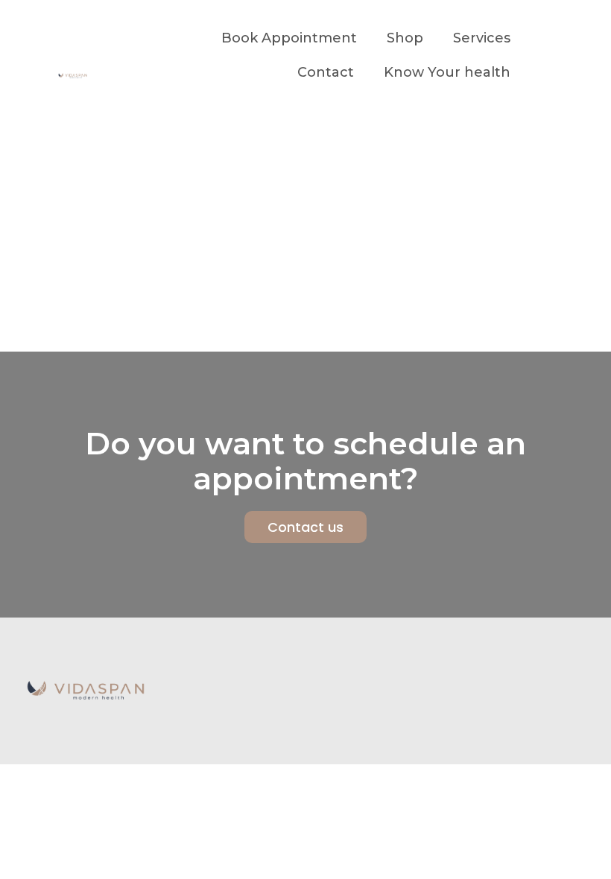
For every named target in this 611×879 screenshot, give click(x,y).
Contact (325, 72)
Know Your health (447, 72)
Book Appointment (289, 38)
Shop (405, 38)
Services (481, 38)
